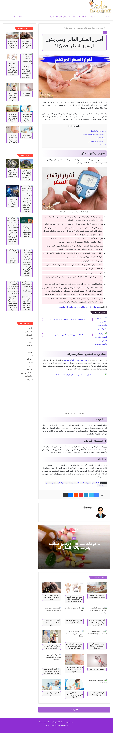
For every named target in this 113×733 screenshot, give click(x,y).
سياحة (30, 355)
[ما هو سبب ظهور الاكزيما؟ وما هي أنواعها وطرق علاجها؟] (74, 659)
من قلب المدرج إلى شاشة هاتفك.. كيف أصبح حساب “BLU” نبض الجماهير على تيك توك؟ (27, 303)
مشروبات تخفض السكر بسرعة (94, 134)
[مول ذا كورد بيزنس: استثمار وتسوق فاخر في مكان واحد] (12, 163)
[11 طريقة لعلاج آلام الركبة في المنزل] (74, 612)
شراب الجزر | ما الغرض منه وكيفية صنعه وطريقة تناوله (67, 319)
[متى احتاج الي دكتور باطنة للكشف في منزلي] (51, 636)
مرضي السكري (50, 482)
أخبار (100, 16)
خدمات (29, 349)
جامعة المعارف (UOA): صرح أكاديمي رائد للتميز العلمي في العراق (27, 175)
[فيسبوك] (96, 495)
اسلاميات (85, 16)
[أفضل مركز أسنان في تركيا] (51, 684)
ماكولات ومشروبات (25, 373)
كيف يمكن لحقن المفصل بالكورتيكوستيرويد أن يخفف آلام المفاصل (74, 646)
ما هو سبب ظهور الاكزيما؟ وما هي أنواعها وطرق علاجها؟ (74, 669)
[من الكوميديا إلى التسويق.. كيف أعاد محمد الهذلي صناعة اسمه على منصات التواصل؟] (26, 190)
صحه (74, 538)
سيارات (29, 359)
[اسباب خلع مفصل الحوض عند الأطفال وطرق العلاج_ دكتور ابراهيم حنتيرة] (74, 588)
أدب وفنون (94, 16)
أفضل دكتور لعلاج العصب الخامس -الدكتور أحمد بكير (51, 623)
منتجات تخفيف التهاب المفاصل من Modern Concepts (97, 646)
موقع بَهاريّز (87, 507)
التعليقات (74, 710)
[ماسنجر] (70, 495)
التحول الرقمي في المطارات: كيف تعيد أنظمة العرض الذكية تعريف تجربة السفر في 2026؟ (13, 237)
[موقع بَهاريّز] (99, 6)
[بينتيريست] (81, 495)
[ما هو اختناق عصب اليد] (97, 660)
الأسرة (78, 16)
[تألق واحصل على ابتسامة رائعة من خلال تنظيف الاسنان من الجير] (97, 612)
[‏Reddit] (76, 495)
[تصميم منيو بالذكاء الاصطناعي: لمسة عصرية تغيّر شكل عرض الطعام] (26, 220)
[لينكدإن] (86, 495)
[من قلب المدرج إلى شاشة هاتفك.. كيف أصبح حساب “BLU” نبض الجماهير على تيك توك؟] (26, 287)
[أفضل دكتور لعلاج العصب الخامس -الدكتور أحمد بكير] (51, 612)
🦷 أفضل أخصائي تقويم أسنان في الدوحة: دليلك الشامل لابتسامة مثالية (51, 671)
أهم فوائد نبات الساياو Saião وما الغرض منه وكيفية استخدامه (67, 335)
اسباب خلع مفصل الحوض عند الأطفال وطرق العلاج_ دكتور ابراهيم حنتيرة (74, 599)
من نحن (47, 725)
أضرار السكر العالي (85, 482)
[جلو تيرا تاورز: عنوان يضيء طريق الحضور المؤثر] (12, 191)
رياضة (30, 352)
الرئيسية (106, 16)
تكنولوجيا (59, 16)
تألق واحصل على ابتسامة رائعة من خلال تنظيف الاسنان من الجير (97, 623)
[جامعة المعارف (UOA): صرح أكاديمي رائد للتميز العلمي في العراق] (26, 164)
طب (97, 28)
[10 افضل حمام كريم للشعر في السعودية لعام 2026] (51, 587)
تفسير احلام (66, 16)
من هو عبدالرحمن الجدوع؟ (12, 260)
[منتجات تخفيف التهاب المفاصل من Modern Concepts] (97, 635)
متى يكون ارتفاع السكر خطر (63, 482)
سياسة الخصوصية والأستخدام (59, 725)
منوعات (29, 379)
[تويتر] (91, 495)
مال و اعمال (28, 376)
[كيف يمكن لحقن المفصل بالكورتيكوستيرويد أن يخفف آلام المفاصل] (74, 635)
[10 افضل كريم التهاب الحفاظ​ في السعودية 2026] (97, 587)
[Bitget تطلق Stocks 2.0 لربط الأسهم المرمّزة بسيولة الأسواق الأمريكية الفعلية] (26, 254)
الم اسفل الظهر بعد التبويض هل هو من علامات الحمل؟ (74, 695)
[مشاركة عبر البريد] (65, 495)
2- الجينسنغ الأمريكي (97, 141)
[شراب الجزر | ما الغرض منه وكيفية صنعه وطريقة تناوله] (101, 323)
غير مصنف (28, 369)
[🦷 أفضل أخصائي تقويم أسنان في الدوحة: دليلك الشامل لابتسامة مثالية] (51, 660)
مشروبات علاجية (102, 485)
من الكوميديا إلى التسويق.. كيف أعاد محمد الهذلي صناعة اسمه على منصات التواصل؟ (27, 205)
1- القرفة (101, 138)
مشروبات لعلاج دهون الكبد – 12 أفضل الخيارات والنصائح (79, 307)
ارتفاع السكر (75, 482)
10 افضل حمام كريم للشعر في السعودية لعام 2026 (51, 597)
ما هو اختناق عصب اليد (97, 669)
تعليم (73, 16)
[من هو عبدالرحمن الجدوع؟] (12, 252)
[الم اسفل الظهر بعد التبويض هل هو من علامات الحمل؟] (74, 684)
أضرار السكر (95, 482)
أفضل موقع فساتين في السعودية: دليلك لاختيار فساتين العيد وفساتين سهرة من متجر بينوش (12, 303)
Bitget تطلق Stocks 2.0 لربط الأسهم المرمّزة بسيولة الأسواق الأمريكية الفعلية (27, 268)
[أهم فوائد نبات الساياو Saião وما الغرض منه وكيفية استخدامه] (101, 339)
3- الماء (102, 145)
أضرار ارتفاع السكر (98, 131)
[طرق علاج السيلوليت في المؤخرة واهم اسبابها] (12, 108)
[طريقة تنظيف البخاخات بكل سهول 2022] (97, 684)
